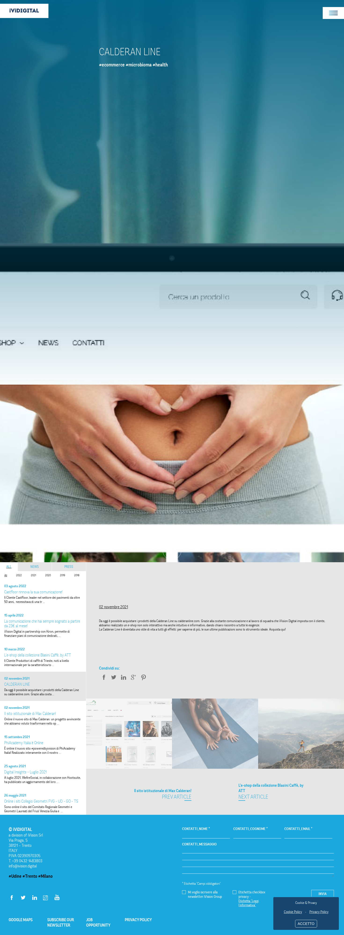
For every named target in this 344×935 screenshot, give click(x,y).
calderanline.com (189, 621)
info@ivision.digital (23, 866)
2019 (62, 575)
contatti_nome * (196, 828)
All (8, 567)
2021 (33, 575)
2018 (76, 575)
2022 (19, 575)
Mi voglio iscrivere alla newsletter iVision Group (205, 894)
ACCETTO (306, 924)
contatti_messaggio (199, 844)
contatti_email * (298, 828)
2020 (48, 575)
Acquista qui (277, 629)
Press (68, 567)
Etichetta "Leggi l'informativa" (248, 903)
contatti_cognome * (250, 828)
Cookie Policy (293, 912)
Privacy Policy (319, 912)
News (34, 567)
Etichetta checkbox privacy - (251, 898)
